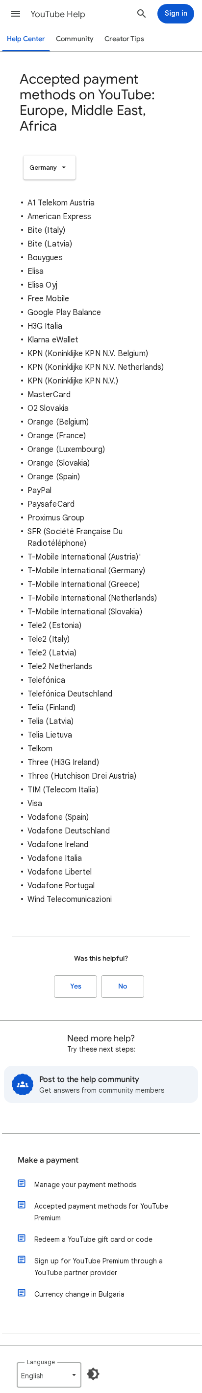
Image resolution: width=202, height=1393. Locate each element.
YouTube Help (57, 14)
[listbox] (50, 168)
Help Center (26, 39)
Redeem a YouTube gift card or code (93, 1239)
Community (75, 39)
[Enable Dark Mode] (93, 1374)
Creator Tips (124, 39)
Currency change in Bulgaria (79, 1294)
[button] (15, 13)
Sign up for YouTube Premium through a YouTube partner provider (98, 1267)
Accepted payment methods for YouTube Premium (101, 1212)
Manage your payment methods (85, 1184)
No (122, 986)
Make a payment (48, 1160)
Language (41, 1362)
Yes (75, 986)
